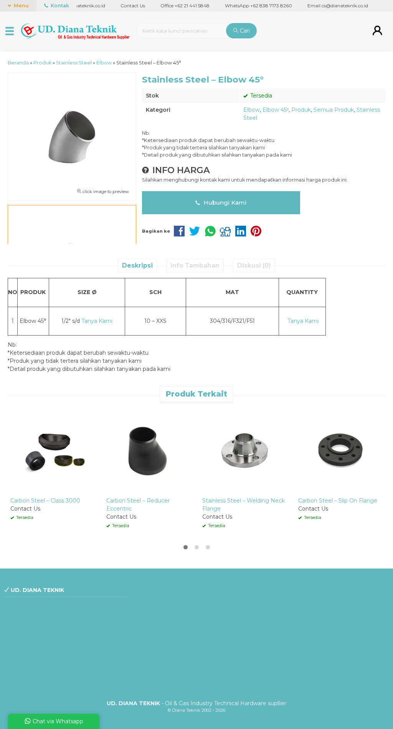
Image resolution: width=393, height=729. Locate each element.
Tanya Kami (96, 320)
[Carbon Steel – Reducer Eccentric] (148, 450)
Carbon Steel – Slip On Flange (337, 500)
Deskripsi (137, 265)
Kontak (59, 5)
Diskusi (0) (254, 265)
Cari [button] (244, 30)
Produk (301, 109)
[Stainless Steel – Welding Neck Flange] (244, 450)
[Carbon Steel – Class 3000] (52, 450)
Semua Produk (334, 109)
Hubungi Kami (224, 202)
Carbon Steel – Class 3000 (45, 500)
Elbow (251, 109)
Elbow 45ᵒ (276, 109)
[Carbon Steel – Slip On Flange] (340, 450)
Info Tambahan (195, 265)
